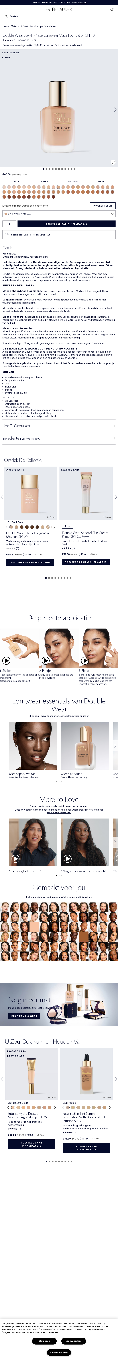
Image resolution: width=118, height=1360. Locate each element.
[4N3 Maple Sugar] (53, 192)
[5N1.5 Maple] (73, 192)
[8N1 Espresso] (29, 197)
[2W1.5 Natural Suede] (78, 187)
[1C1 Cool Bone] (24, 187)
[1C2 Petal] (39, 187)
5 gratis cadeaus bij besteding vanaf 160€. (59, 2)
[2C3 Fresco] (98, 187)
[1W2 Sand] (48, 187)
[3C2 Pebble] (14, 192)
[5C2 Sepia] (39, 197)
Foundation (50, 26)
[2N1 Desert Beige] (68, 187)
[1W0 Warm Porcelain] (19, 187)
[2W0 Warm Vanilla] (58, 187)
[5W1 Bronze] (78, 192)
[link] (59, 1004)
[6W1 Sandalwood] (107, 192)
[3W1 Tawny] (4, 192)
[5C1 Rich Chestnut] (68, 192)
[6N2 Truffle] (112, 192)
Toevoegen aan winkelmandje (66, 224)
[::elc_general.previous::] (7, 527)
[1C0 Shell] (9, 187)
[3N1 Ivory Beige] (112, 187)
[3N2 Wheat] (19, 192)
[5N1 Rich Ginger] (34, 197)
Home (5, 26)
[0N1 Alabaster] (4, 187)
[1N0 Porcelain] (14, 187)
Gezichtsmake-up (32, 26)
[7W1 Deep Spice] (19, 197)
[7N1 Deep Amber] (14, 197)
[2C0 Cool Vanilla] (53, 187)
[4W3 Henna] (58, 192)
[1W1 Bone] (34, 187)
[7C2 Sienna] (24, 197)
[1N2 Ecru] (43, 187)
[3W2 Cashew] (24, 192)
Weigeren (44, 1341)
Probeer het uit (102, 206)
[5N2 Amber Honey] (88, 192)
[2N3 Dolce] (102, 187)
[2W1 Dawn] (73, 187)
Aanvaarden (73, 1341)
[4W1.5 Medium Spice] (43, 192)
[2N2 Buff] (88, 187)
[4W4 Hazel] (63, 192)
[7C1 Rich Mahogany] (9, 197)
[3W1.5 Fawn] (9, 192)
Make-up (15, 26)
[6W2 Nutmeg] (4, 197)
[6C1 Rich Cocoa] (102, 192)
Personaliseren (59, 1352)
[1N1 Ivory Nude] (29, 187)
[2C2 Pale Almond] (83, 187)
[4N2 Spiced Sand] (48, 192)
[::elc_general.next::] (53, 527)
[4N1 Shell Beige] (34, 192)
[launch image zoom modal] (113, 162)
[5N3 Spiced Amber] (98, 192)
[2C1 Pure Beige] (63, 187)
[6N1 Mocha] (43, 197)
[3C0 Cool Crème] (107, 187)
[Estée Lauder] (59, 9)
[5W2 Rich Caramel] (93, 192)
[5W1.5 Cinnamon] (83, 192)
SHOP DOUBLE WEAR (24, 1016)
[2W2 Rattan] (93, 187)
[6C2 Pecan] (48, 197)
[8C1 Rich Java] (53, 197)
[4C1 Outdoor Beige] (29, 192)
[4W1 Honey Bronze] (39, 192)
